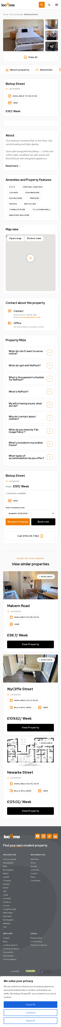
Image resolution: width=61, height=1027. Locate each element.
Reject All (30, 1020)
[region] (30, 1001)
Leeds (5, 895)
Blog (5, 941)
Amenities (44, 70)
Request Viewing (18, 521)
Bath (5, 866)
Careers (6, 938)
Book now (43, 521)
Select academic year (15, 507)
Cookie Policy (36, 941)
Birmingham (8, 870)
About (33, 863)
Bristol (5, 873)
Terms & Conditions (38, 945)
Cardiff (6, 877)
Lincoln (6, 905)
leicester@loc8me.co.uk (30, 317)
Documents (8, 952)
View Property (30, 644)
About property (17, 70)
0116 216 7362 (31, 315)
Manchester (8, 913)
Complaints (35, 880)
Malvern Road (18, 605)
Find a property (16, 14)
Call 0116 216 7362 (30, 536)
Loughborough (9, 909)
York (5, 927)
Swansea (6, 923)
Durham (6, 884)
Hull (4, 891)
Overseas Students (11, 948)
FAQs (32, 877)
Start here (34, 859)
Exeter (5, 888)
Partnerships (8, 956)
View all (30, 57)
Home (5, 14)
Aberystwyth (8, 863)
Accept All (30, 1004)
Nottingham (8, 920)
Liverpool (7, 902)
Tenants (33, 866)
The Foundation (9, 959)
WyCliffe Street (20, 689)
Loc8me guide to (10, 945)
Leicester (7, 898)
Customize (31, 1012)
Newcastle (7, 916)
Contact (34, 873)
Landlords (34, 870)
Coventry (7, 880)
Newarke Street (20, 772)
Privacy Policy (36, 938)
